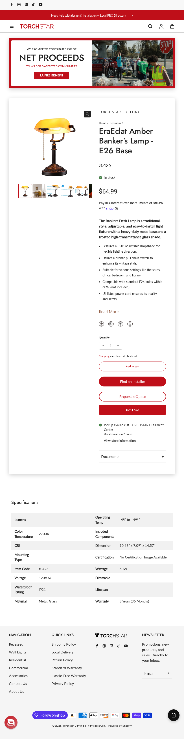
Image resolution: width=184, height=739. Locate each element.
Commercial (18, 668)
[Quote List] (174, 715)
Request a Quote (132, 396)
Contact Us (18, 683)
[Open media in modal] (87, 114)
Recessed (16, 644)
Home (102, 123)
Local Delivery (63, 652)
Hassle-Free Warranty (69, 675)
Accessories (18, 675)
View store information (120, 441)
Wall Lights (17, 652)
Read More (109, 311)
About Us (16, 691)
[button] (11, 722)
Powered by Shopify (120, 725)
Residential (17, 660)
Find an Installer (132, 381)
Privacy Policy (63, 683)
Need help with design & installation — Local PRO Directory (88, 15)
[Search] (150, 26)
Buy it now (132, 410)
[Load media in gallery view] (25, 191)
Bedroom (115, 123)
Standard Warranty (67, 668)
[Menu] (11, 26)
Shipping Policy (64, 644)
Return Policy (62, 660)
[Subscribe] (168, 673)
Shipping (104, 356)
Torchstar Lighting (73, 725)
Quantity (104, 337)
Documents (110, 456)
